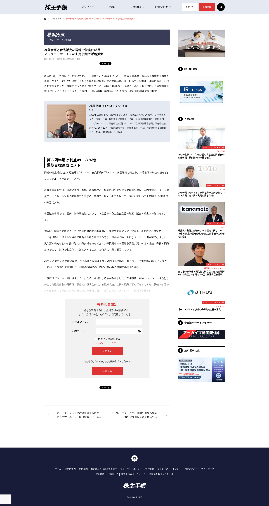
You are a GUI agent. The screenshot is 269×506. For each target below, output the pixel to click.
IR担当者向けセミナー (160, 474)
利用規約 (83, 469)
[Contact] (134, 458)
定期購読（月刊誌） (105, 474)
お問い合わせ (163, 6)
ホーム (58, 469)
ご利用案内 (137, 6)
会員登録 (207, 7)
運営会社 (149, 469)
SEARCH (221, 7)
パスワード (78, 331)
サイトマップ (207, 469)
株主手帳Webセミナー (132, 474)
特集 (112, 6)
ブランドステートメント (169, 469)
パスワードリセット (107, 342)
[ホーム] (45, 19)
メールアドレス (81, 321)
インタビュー (86, 6)
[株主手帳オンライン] (56, 7)
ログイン (189, 7)
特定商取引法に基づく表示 (104, 469)
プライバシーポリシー (131, 469)
